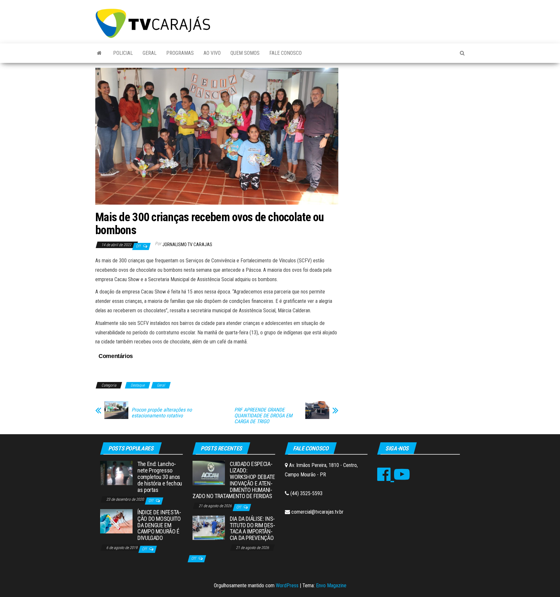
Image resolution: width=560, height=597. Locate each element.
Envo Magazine (331, 585)
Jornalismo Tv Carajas (187, 244)
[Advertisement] (406, 116)
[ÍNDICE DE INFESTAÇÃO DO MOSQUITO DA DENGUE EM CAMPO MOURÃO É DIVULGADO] (116, 521)
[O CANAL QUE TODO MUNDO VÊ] (99, 53)
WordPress (287, 585)
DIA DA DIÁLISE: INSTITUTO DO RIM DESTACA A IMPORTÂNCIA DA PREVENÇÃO (252, 528)
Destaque (138, 385)
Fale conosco (285, 53)
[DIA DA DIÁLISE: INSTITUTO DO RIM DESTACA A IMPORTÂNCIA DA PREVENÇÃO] (208, 527)
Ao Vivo (212, 53)
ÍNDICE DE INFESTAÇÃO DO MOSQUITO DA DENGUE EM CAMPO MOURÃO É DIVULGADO (159, 525)
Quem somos (245, 53)
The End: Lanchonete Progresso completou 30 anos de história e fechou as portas (159, 476)
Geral (150, 53)
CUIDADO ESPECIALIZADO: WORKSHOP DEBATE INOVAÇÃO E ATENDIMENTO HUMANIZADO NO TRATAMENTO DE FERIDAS (233, 479)
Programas (180, 53)
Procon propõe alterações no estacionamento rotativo (162, 413)
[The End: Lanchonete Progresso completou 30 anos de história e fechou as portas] (116, 473)
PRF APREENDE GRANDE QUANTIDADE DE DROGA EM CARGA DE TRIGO (263, 415)
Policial (123, 53)
